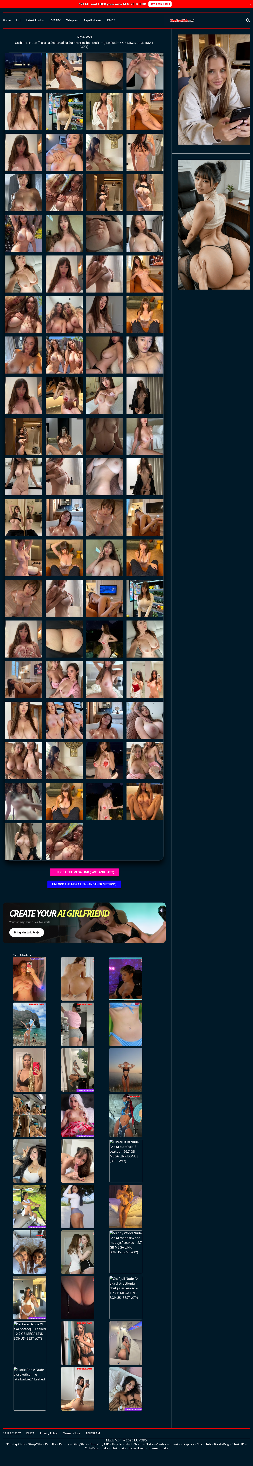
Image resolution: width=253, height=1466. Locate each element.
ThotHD (238, 1444)
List (18, 20)
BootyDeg (221, 1444)
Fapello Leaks (93, 20)
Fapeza (188, 1444)
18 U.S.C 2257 (12, 1433)
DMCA (111, 20)
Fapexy (64, 1444)
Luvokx (175, 1444)
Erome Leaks (158, 1448)
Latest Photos (35, 20)
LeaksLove (137, 1448)
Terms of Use (71, 1433)
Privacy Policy (49, 1433)
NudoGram (133, 1444)
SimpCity (35, 1444)
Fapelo (117, 1444)
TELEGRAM (93, 1433)
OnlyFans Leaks (96, 1448)
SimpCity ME (99, 1444)
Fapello (50, 1444)
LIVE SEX (54, 20)
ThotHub (204, 1444)
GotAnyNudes (155, 1444)
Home (7, 20)
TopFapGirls (16, 1444)
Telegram (72, 20)
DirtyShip (80, 1444)
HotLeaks (118, 1448)
